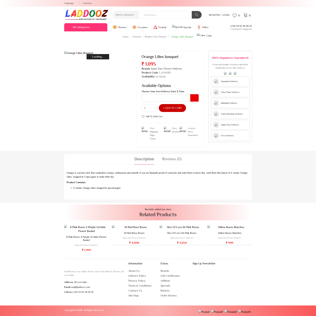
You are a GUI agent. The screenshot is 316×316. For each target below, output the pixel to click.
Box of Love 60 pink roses (181, 232)
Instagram (251, 3)
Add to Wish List (154, 116)
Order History (168, 295)
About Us (134, 270)
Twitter (230, 3)
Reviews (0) (172, 159)
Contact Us (135, 290)
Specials (165, 285)
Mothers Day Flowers (156, 36)
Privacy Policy (136, 280)
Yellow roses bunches (229, 232)
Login (226, 15)
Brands (164, 270)
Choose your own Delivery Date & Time (163, 91)
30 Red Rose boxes (134, 232)
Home (126, 36)
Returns (165, 290)
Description (144, 159)
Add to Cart (173, 108)
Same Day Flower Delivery (166, 68)
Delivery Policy (137, 275)
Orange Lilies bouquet (182, 36)
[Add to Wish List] (89, 229)
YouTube (241, 3)
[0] (245, 15)
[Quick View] (83, 229)
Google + (236, 3)
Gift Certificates (170, 275)
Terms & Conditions (140, 285)
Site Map (133, 295)
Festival (137, 36)
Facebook (246, 3)
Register (214, 15)
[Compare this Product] (95, 229)
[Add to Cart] (77, 229)
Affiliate (165, 280)
